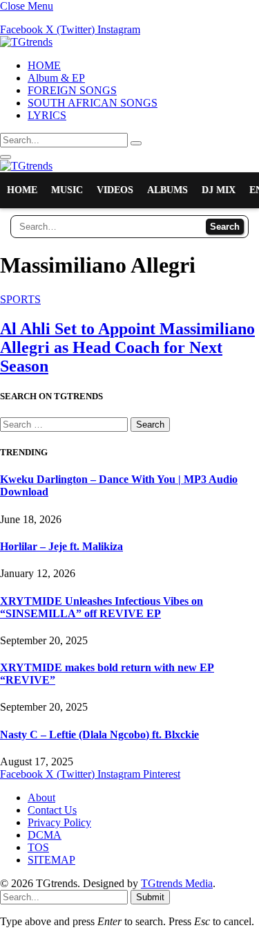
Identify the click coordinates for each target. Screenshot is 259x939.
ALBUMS (167, 190)
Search (225, 226)
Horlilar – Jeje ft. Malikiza (61, 546)
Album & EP (56, 78)
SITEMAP (51, 860)
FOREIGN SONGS (72, 90)
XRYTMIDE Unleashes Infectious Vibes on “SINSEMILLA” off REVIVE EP (101, 607)
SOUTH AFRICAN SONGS (92, 103)
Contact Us (52, 810)
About (41, 797)
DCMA (44, 835)
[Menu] (5, 157)
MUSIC (67, 190)
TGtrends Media (177, 883)
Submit (150, 897)
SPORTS (20, 299)
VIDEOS (115, 190)
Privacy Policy (59, 822)
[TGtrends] (26, 42)
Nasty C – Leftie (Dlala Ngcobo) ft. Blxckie (99, 734)
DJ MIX (219, 190)
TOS (38, 847)
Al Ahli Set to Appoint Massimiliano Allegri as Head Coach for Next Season (127, 347)
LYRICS (47, 115)
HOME (44, 65)
